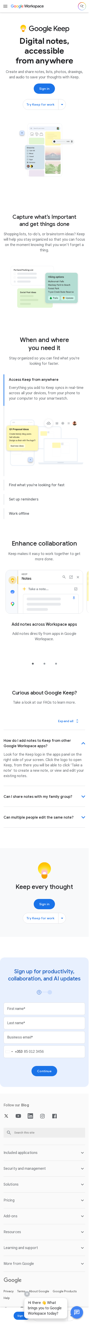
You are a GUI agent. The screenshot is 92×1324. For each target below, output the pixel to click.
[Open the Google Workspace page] (27, 6)
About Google (39, 1291)
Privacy (9, 1291)
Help (7, 1298)
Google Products (65, 1291)
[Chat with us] (77, 1312)
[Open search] (82, 6)
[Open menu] (5, 6)
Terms (21, 1291)
